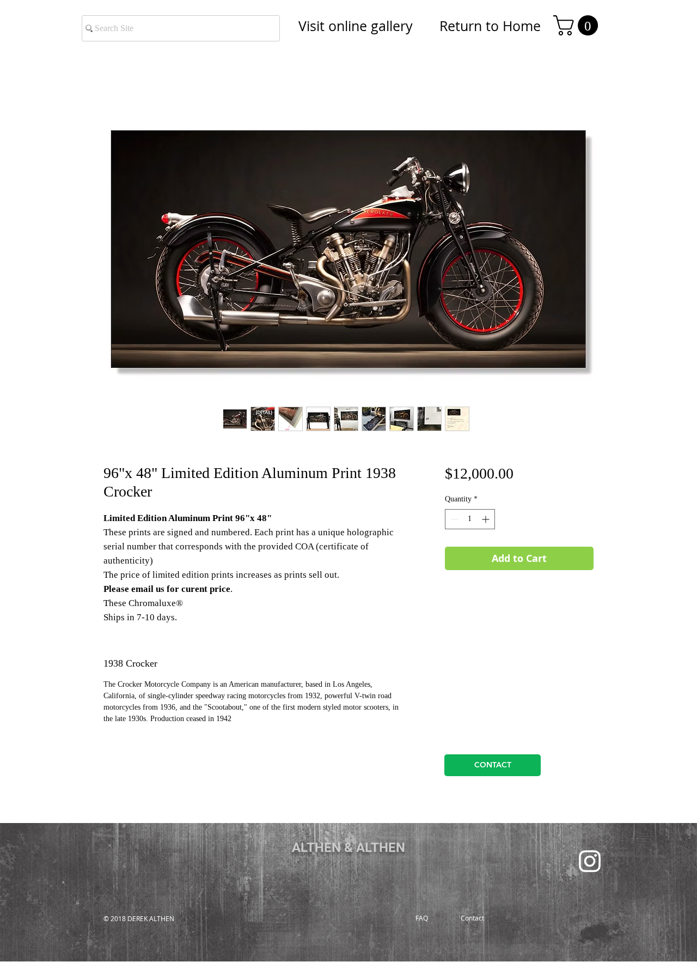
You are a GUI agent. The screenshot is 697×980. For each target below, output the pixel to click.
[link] (578, 25)
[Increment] (486, 519)
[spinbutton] (470, 519)
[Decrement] (453, 519)
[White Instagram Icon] (589, 861)
